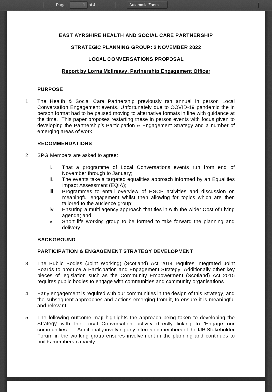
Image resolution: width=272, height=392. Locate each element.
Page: (61, 5)
